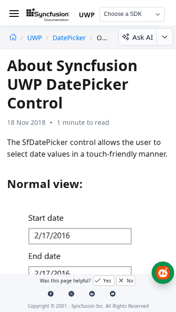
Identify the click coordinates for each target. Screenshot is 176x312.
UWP (35, 37)
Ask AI (142, 37)
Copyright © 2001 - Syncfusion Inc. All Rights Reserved (88, 306)
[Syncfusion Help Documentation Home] (51, 16)
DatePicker (69, 37)
